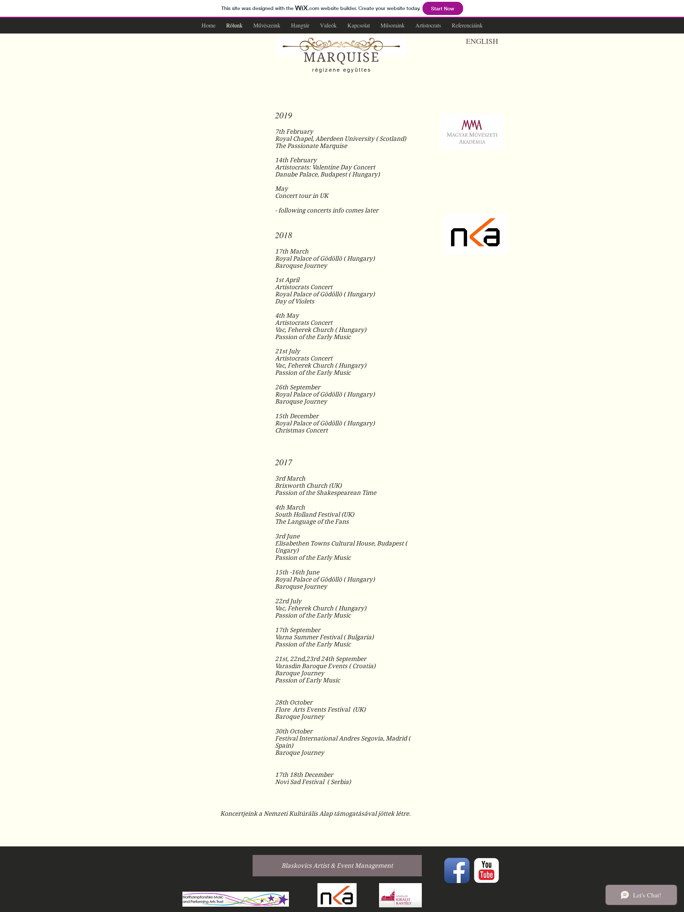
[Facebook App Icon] (457, 870)
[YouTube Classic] (486, 870)
